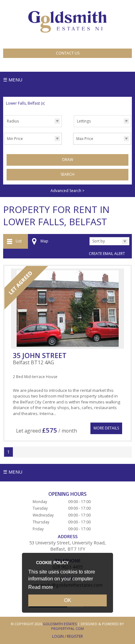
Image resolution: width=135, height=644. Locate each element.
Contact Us (67, 53)
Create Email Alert (107, 253)
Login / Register (67, 636)
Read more (40, 587)
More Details (106, 428)
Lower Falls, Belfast (25, 103)
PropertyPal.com (67, 628)
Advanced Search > (67, 190)
